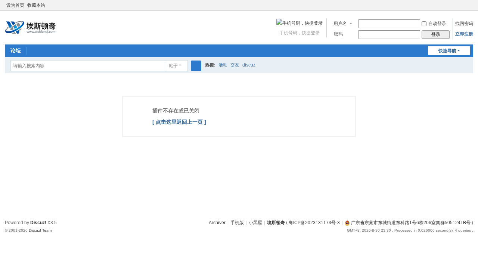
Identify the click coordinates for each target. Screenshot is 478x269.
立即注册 (464, 34)
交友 (234, 65)
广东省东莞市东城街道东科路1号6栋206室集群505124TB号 (410, 222)
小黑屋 (255, 222)
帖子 (173, 65)
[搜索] (196, 66)
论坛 (15, 50)
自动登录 (437, 23)
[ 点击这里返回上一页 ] (179, 122)
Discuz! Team (40, 230)
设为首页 (15, 5)
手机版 (237, 222)
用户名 (340, 23)
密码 (338, 34)
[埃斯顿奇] (30, 27)
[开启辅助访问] (463, 5)
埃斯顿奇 (276, 222)
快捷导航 (447, 50)
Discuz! (38, 222)
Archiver (217, 222)
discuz (248, 65)
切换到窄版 (469, 8)
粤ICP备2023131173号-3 (314, 222)
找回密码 (464, 23)
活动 (222, 65)
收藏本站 (36, 5)
